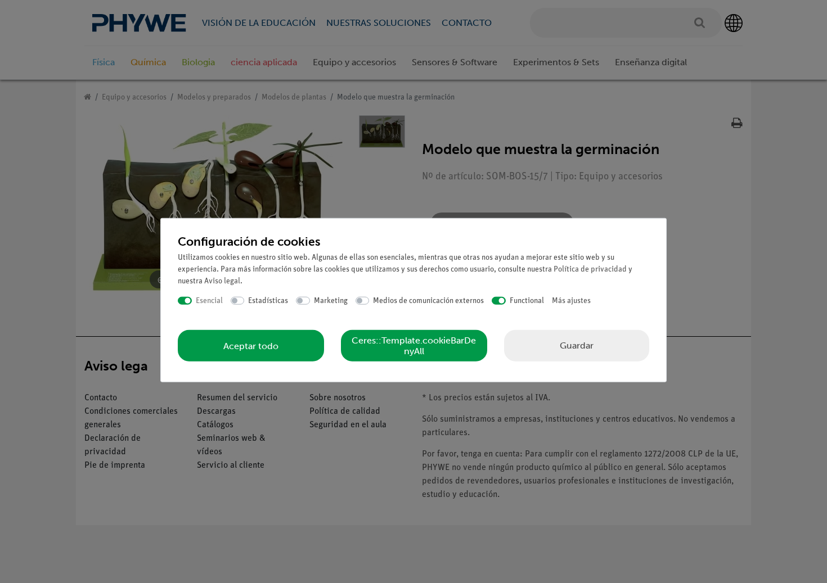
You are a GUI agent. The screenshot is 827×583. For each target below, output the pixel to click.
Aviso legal (222, 281)
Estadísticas (268, 300)
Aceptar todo (250, 345)
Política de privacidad (590, 269)
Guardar (577, 345)
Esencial (209, 300)
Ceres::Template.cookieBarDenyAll (414, 345)
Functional (527, 300)
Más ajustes (571, 300)
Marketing (331, 300)
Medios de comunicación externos (428, 300)
